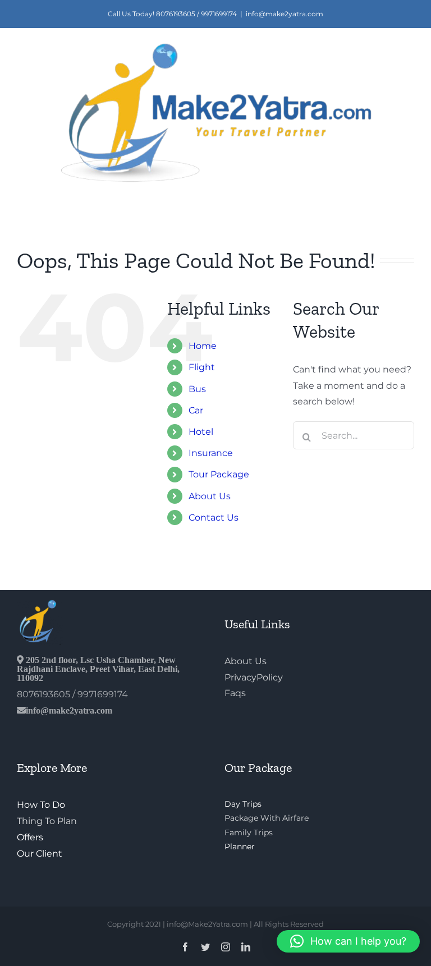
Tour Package (219, 474)
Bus (197, 389)
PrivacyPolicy (253, 677)
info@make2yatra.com (284, 14)
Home (203, 346)
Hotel (201, 431)
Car (196, 410)
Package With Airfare (266, 818)
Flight (202, 367)
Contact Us (214, 517)
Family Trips (248, 832)
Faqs (235, 693)
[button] (348, 941)
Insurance (211, 453)
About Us (210, 496)
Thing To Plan (47, 821)
